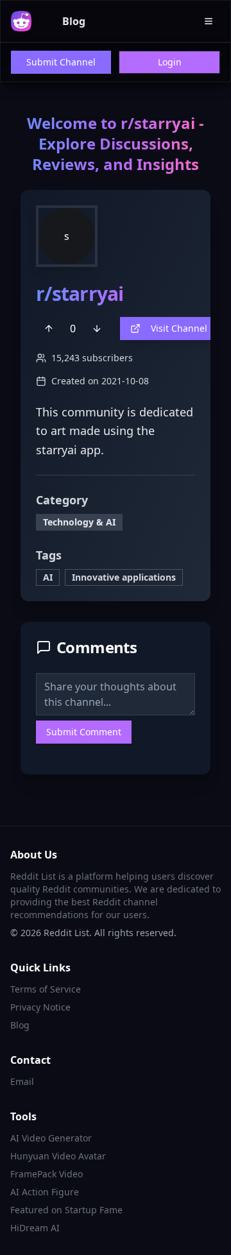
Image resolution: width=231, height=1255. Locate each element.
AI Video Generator (51, 1138)
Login (170, 62)
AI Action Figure (44, 1192)
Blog (73, 21)
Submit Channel (61, 62)
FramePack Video (46, 1174)
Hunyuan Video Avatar (58, 1156)
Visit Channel (179, 328)
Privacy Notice (40, 1007)
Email (22, 1081)
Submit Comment (83, 732)
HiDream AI (35, 1228)
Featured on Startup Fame (66, 1210)
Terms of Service (45, 989)
